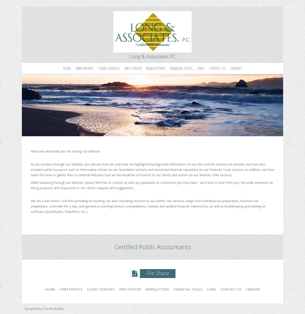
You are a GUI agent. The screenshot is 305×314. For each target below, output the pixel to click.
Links (201, 68)
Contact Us (217, 68)
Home (67, 68)
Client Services (109, 68)
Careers (236, 68)
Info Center (133, 68)
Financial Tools (181, 68)
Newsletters (155, 68)
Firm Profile (85, 68)
